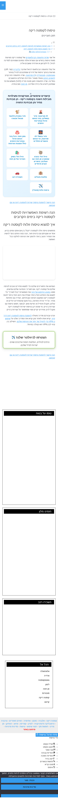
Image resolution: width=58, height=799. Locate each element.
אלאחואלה (44, 671)
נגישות (22, 726)
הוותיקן (9, 724)
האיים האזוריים (15, 721)
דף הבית (51, 16)
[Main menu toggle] (3, 5)
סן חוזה (46, 689)
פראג (16, 724)
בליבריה (16, 69)
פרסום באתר (29, 729)
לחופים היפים (49, 78)
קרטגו (46, 702)
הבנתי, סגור (29, 780)
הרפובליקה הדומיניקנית (44, 724)
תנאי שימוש (32, 726)
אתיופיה (27, 721)
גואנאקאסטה (43, 680)
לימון (47, 684)
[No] (29, 795)
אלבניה (41, 721)
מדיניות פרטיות (11, 726)
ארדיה (46, 676)
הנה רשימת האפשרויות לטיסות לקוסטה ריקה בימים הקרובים (28, 46)
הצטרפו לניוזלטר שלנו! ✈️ (37, 52)
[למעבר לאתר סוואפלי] (29, 262)
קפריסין (23, 724)
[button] (9, 6)
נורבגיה (4, 721)
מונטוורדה (41, 75)
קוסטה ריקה (44, 698)
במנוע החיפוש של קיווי (40, 292)
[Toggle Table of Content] (53, 43)
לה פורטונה (31, 75)
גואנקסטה (50, 75)
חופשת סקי (43, 726)
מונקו (34, 721)
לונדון (30, 724)
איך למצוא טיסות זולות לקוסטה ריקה (37, 49)
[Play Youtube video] (29, 377)
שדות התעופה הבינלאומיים (37, 57)
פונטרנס (45, 693)
